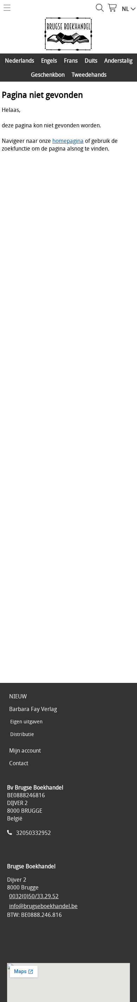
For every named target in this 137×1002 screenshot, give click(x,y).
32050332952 (33, 833)
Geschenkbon (48, 74)
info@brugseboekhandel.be (43, 906)
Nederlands (19, 60)
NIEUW (18, 696)
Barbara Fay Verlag (33, 709)
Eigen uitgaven (26, 721)
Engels (49, 60)
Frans (71, 60)
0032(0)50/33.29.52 (34, 896)
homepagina (68, 141)
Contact (18, 763)
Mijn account (25, 750)
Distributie (22, 734)
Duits (91, 60)
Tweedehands (89, 74)
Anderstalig (118, 60)
